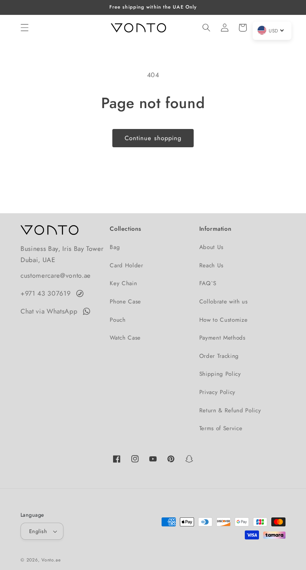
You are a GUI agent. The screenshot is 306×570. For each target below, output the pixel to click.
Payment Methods (222, 338)
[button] (25, 28)
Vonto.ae (50, 560)
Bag (115, 247)
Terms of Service (221, 428)
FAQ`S (207, 283)
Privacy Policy (217, 392)
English (38, 531)
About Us (211, 247)
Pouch (117, 320)
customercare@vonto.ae (56, 275)
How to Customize (223, 320)
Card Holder (126, 265)
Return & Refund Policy (230, 410)
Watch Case (125, 338)
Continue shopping (153, 137)
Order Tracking (219, 356)
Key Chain (123, 283)
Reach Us (211, 265)
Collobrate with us (223, 301)
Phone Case (125, 301)
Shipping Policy (220, 374)
